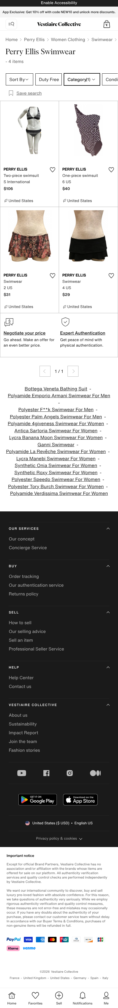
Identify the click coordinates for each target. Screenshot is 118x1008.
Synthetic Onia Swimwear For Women (56, 465)
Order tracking (24, 576)
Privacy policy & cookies (56, 838)
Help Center (21, 677)
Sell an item (21, 640)
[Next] (73, 371)
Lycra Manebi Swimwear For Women (55, 458)
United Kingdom (34, 978)
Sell (14, 612)
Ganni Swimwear (55, 444)
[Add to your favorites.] (52, 169)
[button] (107, 24)
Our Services (24, 528)
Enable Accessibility (59, 3)
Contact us (20, 686)
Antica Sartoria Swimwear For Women (55, 430)
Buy (13, 566)
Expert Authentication (82, 333)
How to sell (20, 622)
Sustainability (23, 724)
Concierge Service (28, 547)
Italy (105, 978)
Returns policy (23, 594)
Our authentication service (36, 585)
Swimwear (102, 39)
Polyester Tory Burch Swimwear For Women (56, 486)
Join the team (23, 741)
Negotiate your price (25, 333)
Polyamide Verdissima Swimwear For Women (59, 493)
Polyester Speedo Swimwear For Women (56, 479)
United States (60, 978)
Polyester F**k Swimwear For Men (56, 409)
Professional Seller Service (36, 649)
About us (18, 715)
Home (11, 39)
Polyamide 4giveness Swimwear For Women (56, 423)
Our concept (22, 538)
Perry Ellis (34, 39)
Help (14, 667)
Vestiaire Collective (33, 705)
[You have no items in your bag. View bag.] (107, 24)
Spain (94, 978)
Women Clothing (68, 39)
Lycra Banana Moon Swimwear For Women (56, 437)
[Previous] (45, 371)
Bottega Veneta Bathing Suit (56, 388)
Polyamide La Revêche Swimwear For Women (56, 451)
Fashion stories (24, 750)
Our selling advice (27, 631)
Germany (79, 978)
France (14, 978)
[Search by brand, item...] (11, 24)
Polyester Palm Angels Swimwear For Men (56, 416)
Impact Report (23, 732)
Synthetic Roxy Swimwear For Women (55, 472)
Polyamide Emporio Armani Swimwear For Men (59, 395)
